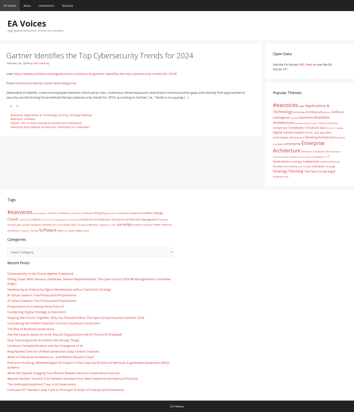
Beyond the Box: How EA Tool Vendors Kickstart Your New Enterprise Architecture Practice (72, 378)
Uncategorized (280, 176)
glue (19, 224)
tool (66, 230)
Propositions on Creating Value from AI (35, 306)
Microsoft (58, 224)
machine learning (329, 161)
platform (138, 224)
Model (66, 224)
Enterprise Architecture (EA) (315, 151)
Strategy (330, 166)
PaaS (114, 224)
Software (29, 119)
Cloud (12, 219)
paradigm (125, 224)
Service (34, 230)
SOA (300, 166)
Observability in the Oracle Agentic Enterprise (40, 273)
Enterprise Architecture (95, 219)
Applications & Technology (40, 115)
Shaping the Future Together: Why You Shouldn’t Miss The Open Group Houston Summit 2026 (75, 318)
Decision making (334, 128)
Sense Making (290, 166)
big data (295, 117)
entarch (280, 144)
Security (63, 115)
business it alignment (130, 213)
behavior (89, 213)
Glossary (67, 5)
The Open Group (315, 171)
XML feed (305, 64)
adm (35, 213)
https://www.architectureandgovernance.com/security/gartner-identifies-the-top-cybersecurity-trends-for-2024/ (95, 74)
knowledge (296, 161)
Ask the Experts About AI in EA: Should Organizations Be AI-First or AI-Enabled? (64, 334)
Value (78, 230)
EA (307, 132)
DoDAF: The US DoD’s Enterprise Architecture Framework (46, 123)
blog (97, 213)
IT (325, 157)
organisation (105, 225)
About (27, 5)
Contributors (46, 5)
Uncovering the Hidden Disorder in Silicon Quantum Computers (53, 323)
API (285, 69)
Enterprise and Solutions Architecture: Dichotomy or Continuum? (50, 127)
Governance (305, 157)
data (323, 128)
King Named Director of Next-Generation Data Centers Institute (53, 351)
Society (307, 166)
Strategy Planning (80, 115)
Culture (36, 219)
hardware (35, 224)
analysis (43, 213)
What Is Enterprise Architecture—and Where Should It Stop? (50, 357)
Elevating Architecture (320, 137)
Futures (293, 156)
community (24, 219)
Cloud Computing (327, 123)
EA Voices (10, 5)
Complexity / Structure (303, 128)
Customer (46, 219)
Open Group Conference (84, 224)
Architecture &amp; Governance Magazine (45, 83)
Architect (52, 213)
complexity (280, 128)
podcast (148, 224)
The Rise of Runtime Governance (30, 329)
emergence (61, 219)
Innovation (318, 156)
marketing (47, 224)
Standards (318, 166)
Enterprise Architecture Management (135, 219)
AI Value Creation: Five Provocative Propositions (41, 295)
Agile (301, 106)
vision (86, 230)
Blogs (105, 213)
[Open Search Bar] (348, 5)
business (306, 117)
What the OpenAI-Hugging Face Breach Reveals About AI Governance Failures (63, 373)
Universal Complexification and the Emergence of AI (45, 346)
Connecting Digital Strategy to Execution (36, 312)
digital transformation (289, 132)
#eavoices (17, 115)
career (147, 213)
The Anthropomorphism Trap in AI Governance (41, 384)
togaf (331, 171)
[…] (186, 97)
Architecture (314, 112)
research (25, 231)
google (26, 224)
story (60, 230)
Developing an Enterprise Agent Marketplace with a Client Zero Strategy (59, 289)
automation (77, 213)
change (158, 213)
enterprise (293, 144)
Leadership (311, 161)
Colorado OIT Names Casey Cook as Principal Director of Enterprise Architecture (65, 390)
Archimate (299, 112)
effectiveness (296, 137)
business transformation (306, 123)
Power (157, 224)
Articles (327, 112)
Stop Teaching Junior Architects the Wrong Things (43, 340)
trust (72, 230)
